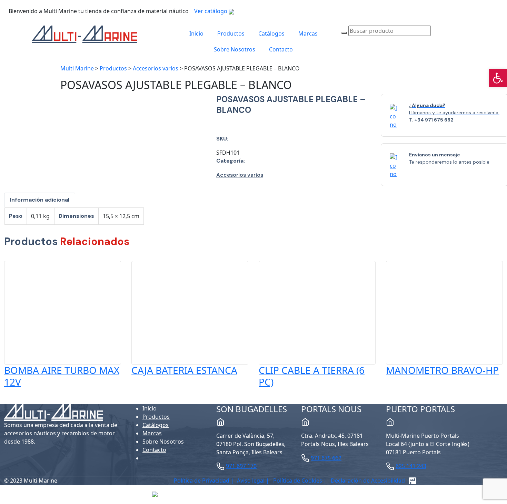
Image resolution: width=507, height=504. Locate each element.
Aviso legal (251, 480)
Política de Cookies (298, 480)
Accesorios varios (155, 68)
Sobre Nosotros (234, 49)
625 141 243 (411, 466)
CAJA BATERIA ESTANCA (184, 370)
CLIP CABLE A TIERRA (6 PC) (312, 376)
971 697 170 (241, 466)
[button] (498, 78)
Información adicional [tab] (39, 199)
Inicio (196, 33)
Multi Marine (77, 68)
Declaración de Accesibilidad (368, 480)
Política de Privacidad (202, 480)
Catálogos (271, 33)
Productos (231, 33)
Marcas (308, 33)
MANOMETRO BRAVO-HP (442, 370)
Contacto (281, 49)
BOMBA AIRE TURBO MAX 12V (61, 376)
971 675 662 (326, 458)
